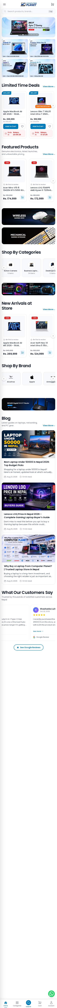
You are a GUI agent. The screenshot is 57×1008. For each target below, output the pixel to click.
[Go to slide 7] (37, 35)
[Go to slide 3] (26, 35)
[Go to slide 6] (34, 35)
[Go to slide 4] (28, 35)
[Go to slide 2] (23, 35)
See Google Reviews (30, 647)
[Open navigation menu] (4, 4)
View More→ (49, 86)
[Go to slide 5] (31, 35)
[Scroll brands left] (4, 378)
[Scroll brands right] (53, 378)
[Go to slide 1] (20, 35)
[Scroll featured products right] (53, 181)
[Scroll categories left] (4, 267)
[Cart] (52, 4)
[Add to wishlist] (22, 126)
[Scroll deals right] (53, 105)
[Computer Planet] (28, 4)
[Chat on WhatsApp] (51, 993)
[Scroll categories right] (53, 267)
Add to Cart (10, 126)
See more (32, 631)
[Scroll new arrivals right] (53, 336)
